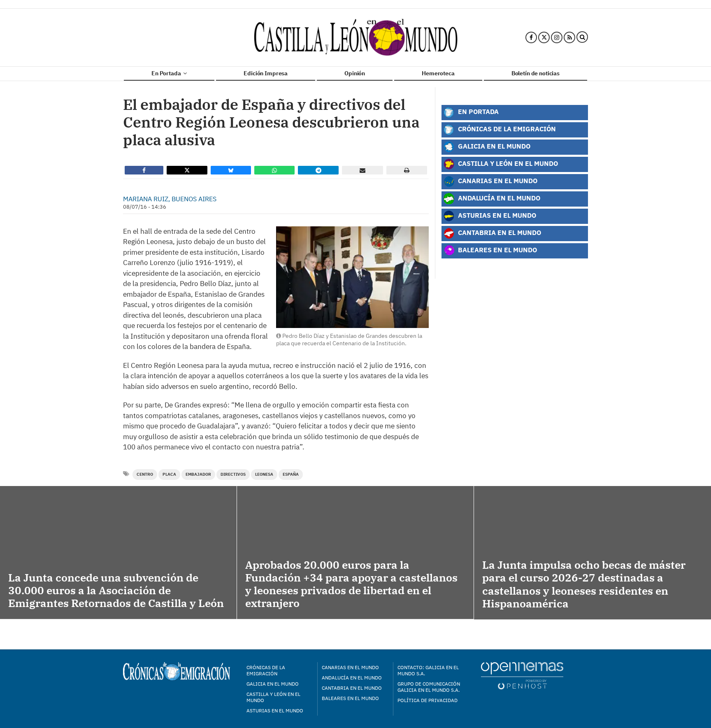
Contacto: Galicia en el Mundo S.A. (428, 670)
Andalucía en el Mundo (498, 197)
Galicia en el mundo (272, 684)
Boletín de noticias (535, 73)
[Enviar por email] (362, 170)
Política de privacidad (427, 700)
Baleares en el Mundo (496, 249)
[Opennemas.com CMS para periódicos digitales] (522, 675)
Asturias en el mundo (274, 710)
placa (169, 474)
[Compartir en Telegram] (318, 170)
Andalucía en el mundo (352, 678)
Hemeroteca (438, 73)
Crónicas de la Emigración (506, 128)
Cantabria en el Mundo (498, 232)
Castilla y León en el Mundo (507, 163)
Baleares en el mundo (350, 698)
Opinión (354, 73)
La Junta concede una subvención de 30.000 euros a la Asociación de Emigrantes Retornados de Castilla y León (116, 590)
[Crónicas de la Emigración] (356, 37)
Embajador (198, 474)
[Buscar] (582, 37)
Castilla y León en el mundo (273, 697)
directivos (233, 474)
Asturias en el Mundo (496, 215)
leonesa (264, 474)
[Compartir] (144, 170)
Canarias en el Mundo (496, 180)
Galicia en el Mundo (493, 146)
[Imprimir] (406, 170)
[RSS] (569, 37)
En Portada (166, 73)
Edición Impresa (266, 73)
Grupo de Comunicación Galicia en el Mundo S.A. (428, 687)
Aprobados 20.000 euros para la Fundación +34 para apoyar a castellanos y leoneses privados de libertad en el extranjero (351, 584)
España (291, 474)
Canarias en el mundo (350, 667)
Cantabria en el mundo (352, 688)
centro (145, 474)
